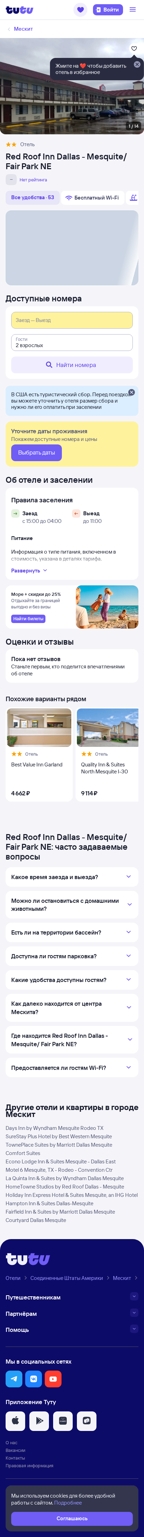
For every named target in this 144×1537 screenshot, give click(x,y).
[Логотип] (20, 9)
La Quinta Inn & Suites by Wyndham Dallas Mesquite (65, 1178)
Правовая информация (29, 1465)
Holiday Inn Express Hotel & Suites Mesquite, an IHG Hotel (72, 1195)
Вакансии (15, 1450)
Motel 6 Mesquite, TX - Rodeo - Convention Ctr (59, 1170)
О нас (11, 1442)
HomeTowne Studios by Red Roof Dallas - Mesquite (65, 1186)
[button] (80, 10)
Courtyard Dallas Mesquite (36, 1220)
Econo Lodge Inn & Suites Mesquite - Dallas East (61, 1161)
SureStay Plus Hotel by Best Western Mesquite (59, 1136)
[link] (28, 619)
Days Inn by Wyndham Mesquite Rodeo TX (54, 1128)
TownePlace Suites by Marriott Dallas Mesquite (59, 1144)
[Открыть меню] (133, 10)
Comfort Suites (23, 1153)
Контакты (15, 1458)
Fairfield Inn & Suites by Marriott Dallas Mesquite (60, 1211)
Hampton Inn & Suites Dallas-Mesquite (49, 1203)
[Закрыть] (131, 393)
